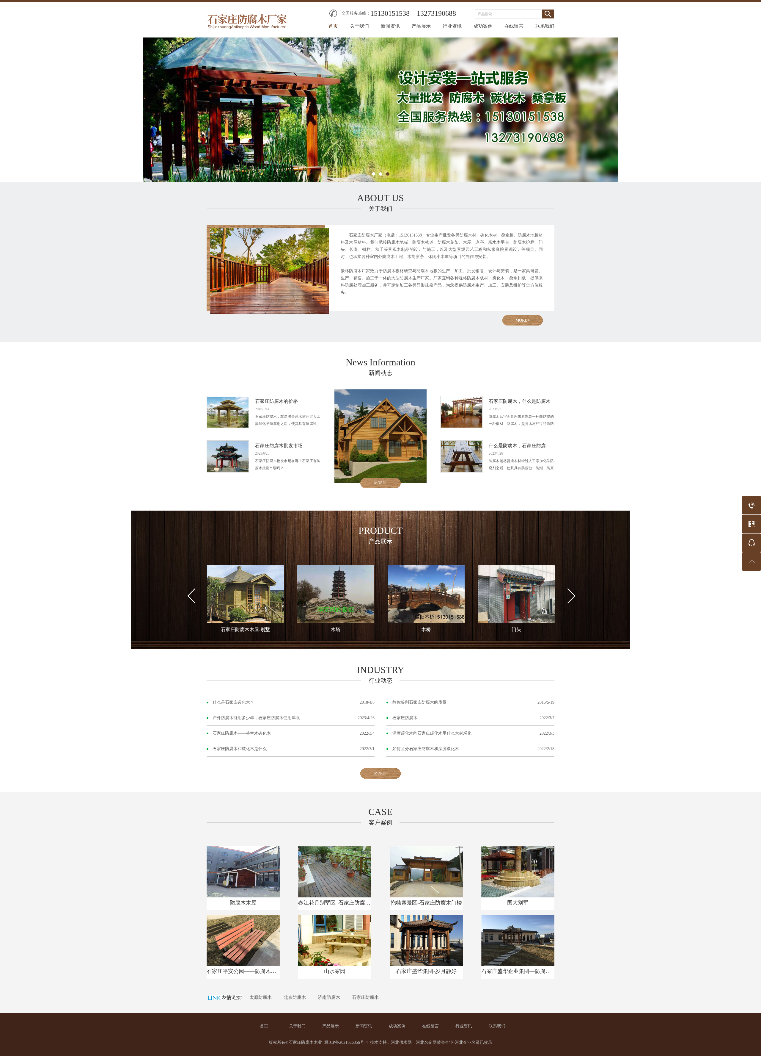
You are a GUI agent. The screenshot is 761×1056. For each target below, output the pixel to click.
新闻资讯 (390, 26)
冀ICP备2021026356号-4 (346, 1042)
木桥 (426, 629)
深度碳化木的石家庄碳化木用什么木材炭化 (431, 733)
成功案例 (483, 26)
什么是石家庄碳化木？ (233, 702)
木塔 (335, 629)
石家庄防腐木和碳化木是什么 (240, 749)
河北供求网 (401, 1042)
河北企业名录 (467, 1042)
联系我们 (544, 26)
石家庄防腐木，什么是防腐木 (520, 401)
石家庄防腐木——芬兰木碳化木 (242, 733)
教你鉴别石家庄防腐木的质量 (419, 702)
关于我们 (359, 26)
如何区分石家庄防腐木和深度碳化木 (425, 749)
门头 (516, 629)
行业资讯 (452, 26)
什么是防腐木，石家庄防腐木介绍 (521, 445)
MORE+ (522, 320)
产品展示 (421, 26)
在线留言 (513, 26)
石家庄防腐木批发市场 (279, 445)
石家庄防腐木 (404, 718)
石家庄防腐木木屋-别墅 (245, 629)
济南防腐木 (329, 997)
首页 (333, 26)
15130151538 (390, 13)
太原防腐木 (260, 997)
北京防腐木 (295, 997)
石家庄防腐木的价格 (276, 401)
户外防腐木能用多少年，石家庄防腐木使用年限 (256, 718)
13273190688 (436, 13)
